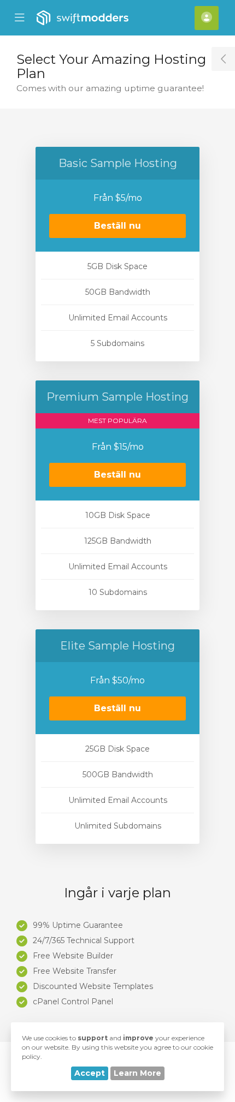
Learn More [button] (137, 1073)
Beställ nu (117, 226)
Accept (89, 1073)
